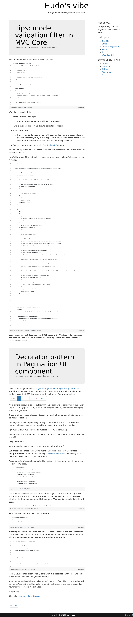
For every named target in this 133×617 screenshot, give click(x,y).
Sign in (128, 615)
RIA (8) (105, 49)
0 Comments (35, 47)
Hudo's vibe (66, 5)
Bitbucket (106, 66)
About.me (106, 72)
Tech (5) (105, 52)
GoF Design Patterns (55, 454)
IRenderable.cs (14, 527)
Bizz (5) (105, 41)
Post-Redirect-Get (51, 145)
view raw (81, 107)
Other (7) (106, 44)
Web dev (55, 47)
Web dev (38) (108, 55)
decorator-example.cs (17, 509)
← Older (14, 605)
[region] (47, 84)
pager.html (13, 489)
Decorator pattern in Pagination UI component (44, 364)
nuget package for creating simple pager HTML (57, 388)
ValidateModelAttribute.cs (18, 330)
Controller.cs (14, 107)
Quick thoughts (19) (111, 47)
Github (105, 63)
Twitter (105, 69)
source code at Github (29, 596)
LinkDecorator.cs (15, 569)
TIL (103, 75)
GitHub (30, 107)
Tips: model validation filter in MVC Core (44, 35)
